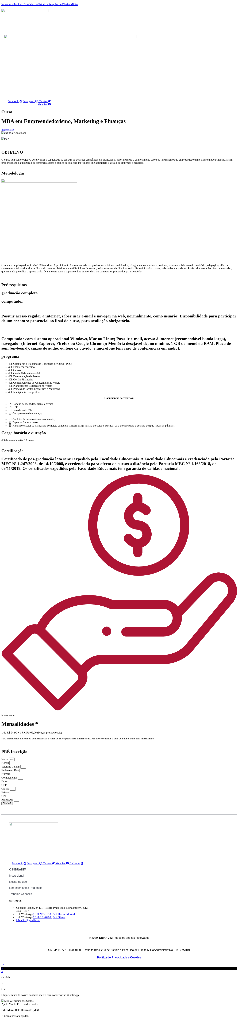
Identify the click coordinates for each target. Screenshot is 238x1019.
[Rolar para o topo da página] (3, 965)
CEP (4, 784)
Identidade (7, 799)
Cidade (5, 788)
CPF (4, 795)
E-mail (5, 762)
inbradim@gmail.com (28, 920)
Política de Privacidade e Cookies (119, 957)
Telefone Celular (10, 766)
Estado (5, 792)
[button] (119, 1002)
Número (6, 773)
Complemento (9, 777)
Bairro (5, 781)
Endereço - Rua (10, 770)
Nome (5, 759)
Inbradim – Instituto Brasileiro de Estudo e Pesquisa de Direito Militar (39, 4)
